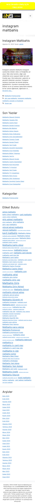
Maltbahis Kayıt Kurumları (10, 164)
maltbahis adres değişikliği (9, 236)
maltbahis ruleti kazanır (7, 335)
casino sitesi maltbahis (9, 217)
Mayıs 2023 (6, 466)
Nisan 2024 (6, 435)
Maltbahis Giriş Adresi (13, 286)
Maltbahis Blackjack (7, 250)
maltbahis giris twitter (10, 277)
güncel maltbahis (9, 230)
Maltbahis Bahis (25, 238)
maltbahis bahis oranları (10, 242)
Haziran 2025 (6, 402)
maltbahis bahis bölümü (8, 240)
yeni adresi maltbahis (23, 380)
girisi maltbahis (7, 222)
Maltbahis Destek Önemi (10, 142)
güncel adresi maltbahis (12, 227)
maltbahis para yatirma (9, 322)
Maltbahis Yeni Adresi (12, 366)
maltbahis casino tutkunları (8, 271)
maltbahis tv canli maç (12, 345)
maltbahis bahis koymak (21, 240)
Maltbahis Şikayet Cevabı (10, 159)
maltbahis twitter (9, 354)
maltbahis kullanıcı (7, 309)
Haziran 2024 (6, 429)
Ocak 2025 (6, 410)
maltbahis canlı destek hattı (9, 264)
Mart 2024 (5, 438)
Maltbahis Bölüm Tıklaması (11, 153)
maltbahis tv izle (10, 351)
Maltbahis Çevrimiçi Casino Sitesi (13, 181)
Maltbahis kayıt (8, 305)
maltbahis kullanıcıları (18, 309)
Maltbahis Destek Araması (11, 125)
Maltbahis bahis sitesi (12, 245)
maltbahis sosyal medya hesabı (22, 337)
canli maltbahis (26, 215)
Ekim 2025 (5, 396)
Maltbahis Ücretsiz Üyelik (10, 139)
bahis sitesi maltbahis (10, 215)
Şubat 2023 (6, 474)
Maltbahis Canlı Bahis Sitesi (9, 260)
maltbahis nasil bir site (9, 316)
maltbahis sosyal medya (8, 337)
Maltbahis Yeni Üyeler (9, 170)
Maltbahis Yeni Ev (8, 156)
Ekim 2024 (5, 418)
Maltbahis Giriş (10, 283)
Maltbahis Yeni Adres (10, 363)
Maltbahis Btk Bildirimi (9, 128)
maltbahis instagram (9, 302)
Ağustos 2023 (7, 457)
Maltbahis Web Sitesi (10, 356)
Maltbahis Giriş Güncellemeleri (12, 137)
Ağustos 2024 (7, 424)
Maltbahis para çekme (13, 327)
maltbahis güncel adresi (10, 295)
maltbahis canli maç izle (10, 255)
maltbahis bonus (21, 250)
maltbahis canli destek (23, 253)
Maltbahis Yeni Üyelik (9, 145)
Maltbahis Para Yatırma (10, 324)
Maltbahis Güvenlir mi (12, 299)
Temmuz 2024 (7, 427)
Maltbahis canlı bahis (10, 257)
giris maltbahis (18, 222)
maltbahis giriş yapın (7, 289)
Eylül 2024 (5, 421)
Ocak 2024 (6, 443)
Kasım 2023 (6, 449)
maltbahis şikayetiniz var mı (9, 377)
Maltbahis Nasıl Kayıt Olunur (9, 320)
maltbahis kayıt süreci (7, 307)
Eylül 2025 (5, 399)
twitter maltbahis (8, 380)
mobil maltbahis (24, 378)
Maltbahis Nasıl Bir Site (10, 318)
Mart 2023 (5, 471)
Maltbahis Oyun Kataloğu (10, 151)
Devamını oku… (7, 91)
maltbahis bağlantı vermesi (25, 247)
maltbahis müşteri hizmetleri (11, 314)
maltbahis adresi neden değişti (10, 238)
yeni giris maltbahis (7, 382)
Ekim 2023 (5, 452)
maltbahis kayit (22, 302)
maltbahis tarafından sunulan (8, 340)
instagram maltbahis (24, 98)
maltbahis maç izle (8, 311)
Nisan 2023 (6, 468)
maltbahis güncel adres (13, 292)
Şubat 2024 (6, 441)
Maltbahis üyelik (10, 371)
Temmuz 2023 (7, 460)
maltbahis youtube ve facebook (12, 101)
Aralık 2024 (6, 413)
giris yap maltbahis (11, 98)
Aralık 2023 (6, 446)
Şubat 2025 (6, 407)
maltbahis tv (7, 342)
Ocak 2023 (6, 477)
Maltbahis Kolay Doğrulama (11, 134)
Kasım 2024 (6, 415)
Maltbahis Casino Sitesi (12, 269)
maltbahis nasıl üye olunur (25, 320)
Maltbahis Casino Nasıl (9, 123)
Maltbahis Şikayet (10, 375)
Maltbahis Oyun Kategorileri (11, 184)
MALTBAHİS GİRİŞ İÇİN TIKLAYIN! (17, 5)
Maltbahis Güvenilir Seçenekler (12, 148)
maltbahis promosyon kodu (12, 332)
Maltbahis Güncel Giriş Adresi (10, 297)
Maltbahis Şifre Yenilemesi (11, 178)
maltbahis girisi (10, 274)
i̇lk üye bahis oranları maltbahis (24, 230)
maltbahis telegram (23, 340)
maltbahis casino (22, 264)
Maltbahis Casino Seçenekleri (12, 162)
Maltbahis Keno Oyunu (9, 176)
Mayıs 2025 (6, 404)
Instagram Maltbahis (16, 40)
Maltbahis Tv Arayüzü (9, 167)
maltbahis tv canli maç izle (12, 348)
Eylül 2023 (5, 455)
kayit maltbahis (9, 233)
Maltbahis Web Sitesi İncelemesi (10, 358)
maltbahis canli (7, 253)
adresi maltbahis (9, 212)
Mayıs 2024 (6, 432)
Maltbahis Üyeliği (22, 369)
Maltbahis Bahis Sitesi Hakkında (10, 247)
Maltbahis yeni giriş (9, 369)
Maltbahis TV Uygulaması (10, 173)
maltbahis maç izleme (23, 311)
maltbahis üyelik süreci (23, 372)
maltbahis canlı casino (25, 260)
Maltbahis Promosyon (11, 330)
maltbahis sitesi (19, 335)
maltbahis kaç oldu (18, 307)
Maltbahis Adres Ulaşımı (10, 131)
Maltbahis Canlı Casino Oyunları (12, 262)
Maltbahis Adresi (23, 236)
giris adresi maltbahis (12, 219)
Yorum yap (8, 103)
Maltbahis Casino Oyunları (11, 266)
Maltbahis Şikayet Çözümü (11, 117)
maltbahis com (20, 271)
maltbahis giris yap (11, 280)
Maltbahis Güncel (21, 289)
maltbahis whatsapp (10, 361)
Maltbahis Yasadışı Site (10, 120)
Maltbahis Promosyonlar (12, 96)
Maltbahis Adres (24, 233)
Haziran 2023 (6, 463)
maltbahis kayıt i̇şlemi (21, 305)
